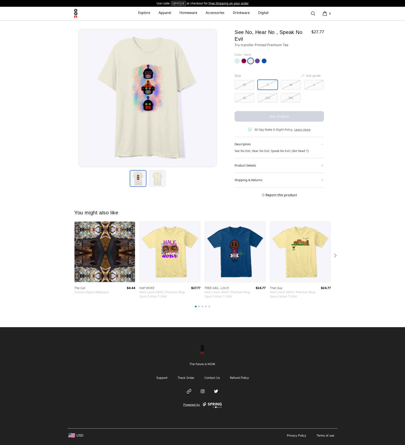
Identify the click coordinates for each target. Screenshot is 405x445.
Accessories (215, 12)
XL (244, 98)
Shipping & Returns (248, 180)
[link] (104, 251)
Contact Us (212, 377)
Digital (263, 12)
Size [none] (238, 75)
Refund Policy (239, 377)
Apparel (165, 12)
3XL (291, 98)
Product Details (245, 165)
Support (161, 377)
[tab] (138, 178)
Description (243, 144)
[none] (311, 76)
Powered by (191, 404)
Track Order (186, 377)
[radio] (244, 85)
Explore (144, 12)
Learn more (302, 130)
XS (244, 85)
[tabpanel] (147, 98)
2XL (267, 98)
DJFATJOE (178, 3)
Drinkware (241, 12)
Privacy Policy (296, 435)
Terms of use (325, 435)
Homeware (188, 12)
